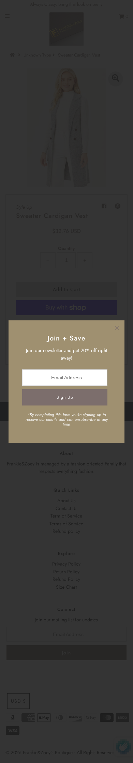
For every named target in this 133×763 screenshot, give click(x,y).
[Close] (116, 327)
